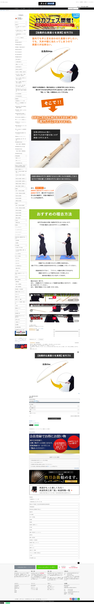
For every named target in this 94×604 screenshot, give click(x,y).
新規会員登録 (76, 468)
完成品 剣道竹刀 (19, 42)
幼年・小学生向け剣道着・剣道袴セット (21, 172)
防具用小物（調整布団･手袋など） (20, 238)
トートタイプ (18, 234)
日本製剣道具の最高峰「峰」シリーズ (21, 133)
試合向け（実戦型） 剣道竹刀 (21, 71)
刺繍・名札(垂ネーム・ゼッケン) (20, 274)
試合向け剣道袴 (18, 212)
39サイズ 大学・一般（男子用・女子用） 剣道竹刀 (20, 86)
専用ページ (49, 466)
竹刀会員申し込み (33, 557)
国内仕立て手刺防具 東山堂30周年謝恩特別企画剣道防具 (20, 166)
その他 (16, 305)
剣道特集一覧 (17, 313)
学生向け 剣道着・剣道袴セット (21, 176)
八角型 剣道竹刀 (18, 61)
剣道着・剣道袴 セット (19, 169)
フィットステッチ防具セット (21, 119)
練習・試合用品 (18, 279)
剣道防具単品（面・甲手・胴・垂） (21, 139)
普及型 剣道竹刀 (19, 44)
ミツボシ (16, 310)
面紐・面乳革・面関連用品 (20, 144)
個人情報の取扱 (18, 327)
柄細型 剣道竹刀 (19, 56)
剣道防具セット (17, 586)
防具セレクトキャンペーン (20, 136)
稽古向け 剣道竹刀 (19, 69)
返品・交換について (50, 589)
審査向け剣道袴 (18, 215)
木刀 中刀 (17, 260)
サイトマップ (45, 599)
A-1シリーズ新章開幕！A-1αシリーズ (21, 103)
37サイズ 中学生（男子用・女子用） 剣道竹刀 (21, 79)
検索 (79, 8)
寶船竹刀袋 (18, 222)
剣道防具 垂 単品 (19, 153)
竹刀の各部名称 (18, 93)
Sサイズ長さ (31, 404)
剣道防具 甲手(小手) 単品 (20, 146)
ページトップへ (78, 563)
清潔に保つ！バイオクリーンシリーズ (21, 123)
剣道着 (16, 188)
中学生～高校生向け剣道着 (20, 193)
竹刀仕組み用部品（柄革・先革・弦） (21, 251)
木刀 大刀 (17, 258)
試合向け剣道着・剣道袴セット (21, 181)
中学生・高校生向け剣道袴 (20, 207)
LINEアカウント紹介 (34, 588)
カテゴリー (16, 583)
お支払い (16, 571)
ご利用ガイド (17, 322)
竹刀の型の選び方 (19, 96)
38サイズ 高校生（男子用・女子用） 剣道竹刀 (21, 82)
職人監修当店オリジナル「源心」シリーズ (21, 126)
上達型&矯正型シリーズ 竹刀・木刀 (21, 35)
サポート (49, 583)
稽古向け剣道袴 (18, 210)
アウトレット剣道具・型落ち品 (20, 303)
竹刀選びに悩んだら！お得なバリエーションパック (21, 31)
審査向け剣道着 (18, 200)
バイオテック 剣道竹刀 (20, 37)
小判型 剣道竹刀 (19, 54)
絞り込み (41, 339)
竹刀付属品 (17, 245)
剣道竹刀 (4, 10)
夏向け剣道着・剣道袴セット (21, 186)
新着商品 (16, 8)
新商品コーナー (18, 308)
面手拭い (31, 534)
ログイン (16, 22)
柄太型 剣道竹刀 (19, 49)
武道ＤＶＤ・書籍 (18, 299)
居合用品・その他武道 (19, 289)
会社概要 (16, 324)
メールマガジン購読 (34, 589)
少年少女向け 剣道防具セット (21, 117)
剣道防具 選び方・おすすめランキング (21, 111)
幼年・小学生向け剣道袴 (20, 205)
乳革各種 (17, 240)
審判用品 (17, 281)
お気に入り (30, 8)
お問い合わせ (17, 319)
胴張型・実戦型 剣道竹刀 (20, 47)
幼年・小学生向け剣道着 (20, 190)
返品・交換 (49, 571)
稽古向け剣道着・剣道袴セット (21, 178)
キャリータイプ (18, 232)
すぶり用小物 (18, 253)
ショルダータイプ (19, 229)
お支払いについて (50, 588)
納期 (30, 411)
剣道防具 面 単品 (19, 142)
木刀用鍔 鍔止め (18, 265)
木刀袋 (17, 270)
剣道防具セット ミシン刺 (20, 100)
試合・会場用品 (18, 284)
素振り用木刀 (18, 268)
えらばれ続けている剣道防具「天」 (21, 130)
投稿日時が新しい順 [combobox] (33, 339)
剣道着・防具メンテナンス (19, 291)
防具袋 (31, 529)
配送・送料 (33, 571)
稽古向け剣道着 (18, 195)
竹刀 (15, 589)
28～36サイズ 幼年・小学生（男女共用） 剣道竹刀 (20, 75)
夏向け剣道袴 (18, 217)
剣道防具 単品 (16, 588)
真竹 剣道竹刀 (18, 59)
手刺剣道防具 (32, 506)
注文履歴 (23, 8)
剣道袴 (16, 203)
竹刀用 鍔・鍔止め (19, 247)
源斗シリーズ (18, 160)
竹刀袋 (16, 220)
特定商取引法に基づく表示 (19, 329)
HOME (1, 10)
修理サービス (17, 296)
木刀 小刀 (17, 263)
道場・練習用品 (18, 286)
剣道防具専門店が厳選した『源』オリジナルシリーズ (20, 114)
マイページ (37, 8)
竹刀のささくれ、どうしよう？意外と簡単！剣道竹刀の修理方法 (21, 90)
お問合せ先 (66, 571)
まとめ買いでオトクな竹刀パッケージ (21, 27)
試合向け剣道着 (18, 198)
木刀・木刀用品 (18, 256)
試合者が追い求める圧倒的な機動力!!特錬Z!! (21, 107)
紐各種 (17, 242)
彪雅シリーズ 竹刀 (19, 64)
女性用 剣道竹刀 (18, 66)
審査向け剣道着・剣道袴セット (21, 183)
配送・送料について (50, 586)
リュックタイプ (18, 227)
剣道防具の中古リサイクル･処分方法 (20, 316)
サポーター (17, 294)
